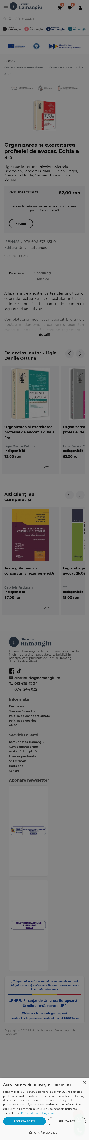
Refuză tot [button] (67, 1121)
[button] (44, 1132)
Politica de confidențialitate (38, 1113)
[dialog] (44, 1109)
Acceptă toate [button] (24, 1121)
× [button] (84, 1082)
